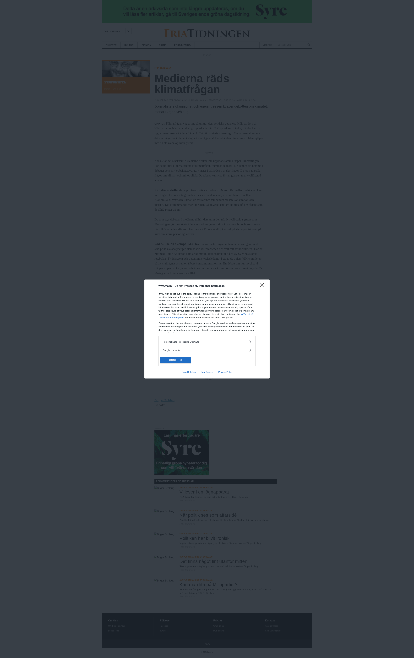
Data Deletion (189, 372)
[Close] (263, 286)
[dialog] (207, 329)
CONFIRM (175, 360)
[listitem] (207, 341)
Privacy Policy (225, 372)
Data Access (207, 372)
